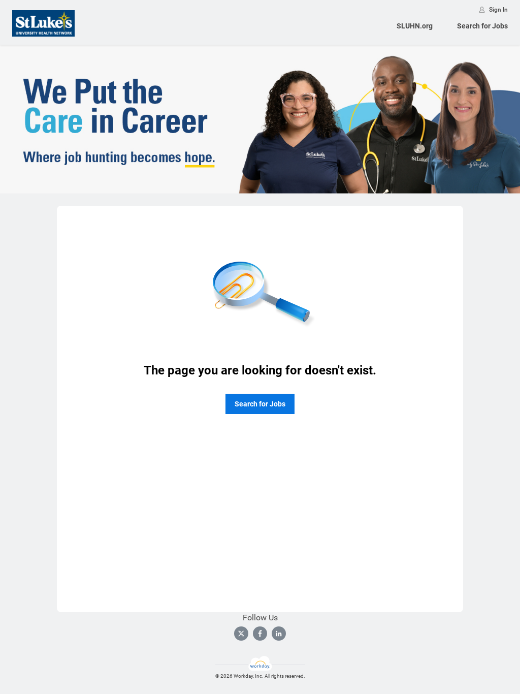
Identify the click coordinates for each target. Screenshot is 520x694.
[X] (241, 633)
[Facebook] (260, 633)
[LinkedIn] (279, 633)
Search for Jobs (482, 26)
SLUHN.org (415, 26)
